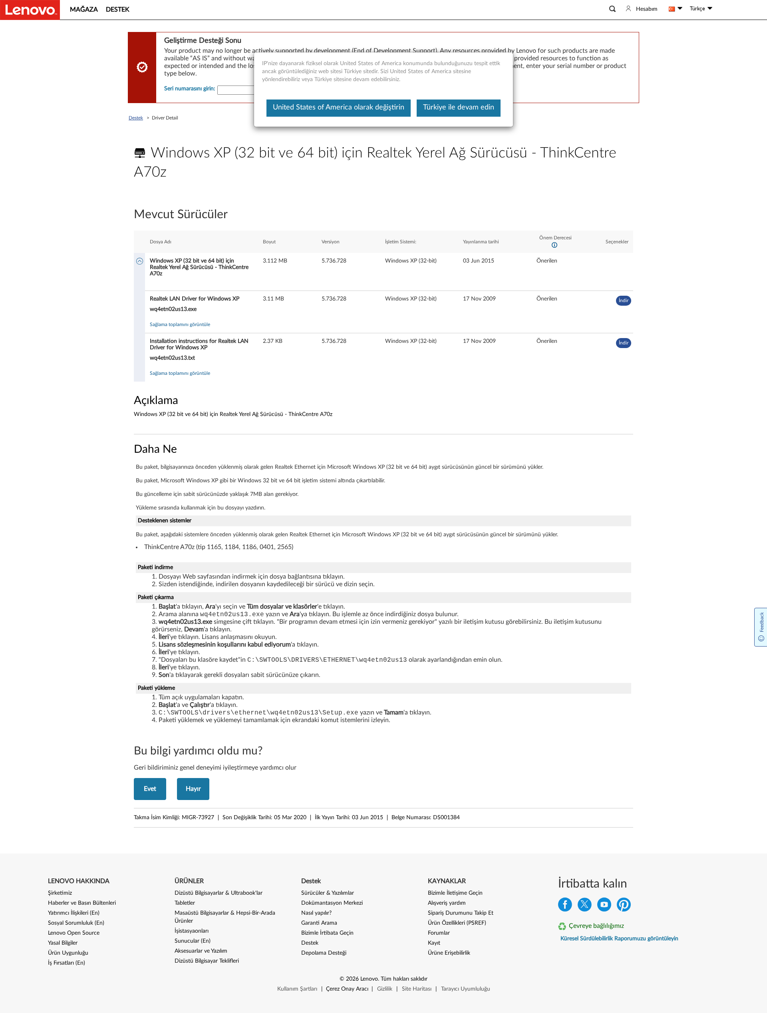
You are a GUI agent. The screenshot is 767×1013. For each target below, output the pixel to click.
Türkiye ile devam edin (458, 107)
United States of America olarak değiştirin (338, 107)
